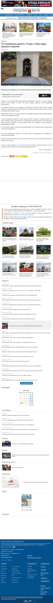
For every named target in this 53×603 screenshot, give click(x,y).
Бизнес (3, 571)
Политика (3, 566)
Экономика (4, 568)
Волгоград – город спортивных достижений (32, 576)
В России (5, 514)
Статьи (43, 567)
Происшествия (9, 15)
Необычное (15, 582)
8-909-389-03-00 (35, 206)
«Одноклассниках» (29, 214)
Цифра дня (6, 474)
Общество (4, 41)
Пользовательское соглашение (21, 596)
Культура (46, 15)
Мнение (5, 438)
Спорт (35, 15)
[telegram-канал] (1, 560)
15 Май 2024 (3, 49)
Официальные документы (34, 558)
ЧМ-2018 (29, 566)
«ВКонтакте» (18, 214)
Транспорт (15, 580)
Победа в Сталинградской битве (31, 570)
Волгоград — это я (45, 574)
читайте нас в (21, 156)
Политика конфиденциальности (35, 596)
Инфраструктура (16, 577)
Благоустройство (19, 15)
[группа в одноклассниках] (6, 560)
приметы (36, 152)
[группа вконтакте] (4, 560)
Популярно (6, 410)
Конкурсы (44, 578)
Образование (15, 571)
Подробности (45, 563)
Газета (4, 492)
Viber (23, 213)
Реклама (43, 585)
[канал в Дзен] (9, 560)
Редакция (29, 555)
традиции (49, 152)
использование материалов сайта (8, 599)
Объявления (45, 581)
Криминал (14, 568)
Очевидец (3, 582)
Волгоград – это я (8, 462)
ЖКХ (40, 15)
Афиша (4, 450)
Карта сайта (44, 592)
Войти (43, 594)
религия (42, 152)
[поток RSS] (11, 560)
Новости (5, 281)
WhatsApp (17, 213)
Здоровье (29, 15)
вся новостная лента (26, 383)
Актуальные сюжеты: (11, 18)
